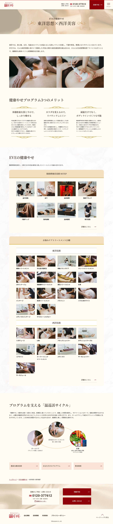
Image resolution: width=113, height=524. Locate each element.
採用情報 (36, 515)
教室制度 (78, 466)
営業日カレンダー (41, 501)
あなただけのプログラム (51, 466)
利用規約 (45, 515)
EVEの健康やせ (23, 479)
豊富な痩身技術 (16, 466)
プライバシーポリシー (58, 515)
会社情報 (26, 515)
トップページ (13, 479)
